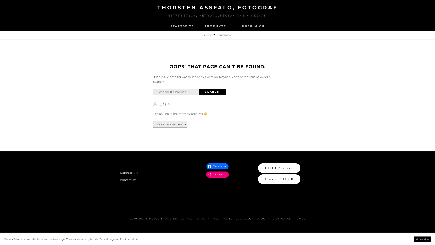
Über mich (253, 26)
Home (208, 35)
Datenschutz (129, 172)
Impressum (128, 180)
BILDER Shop (279, 168)
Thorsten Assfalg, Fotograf (217, 7)
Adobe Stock (279, 179)
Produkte (215, 26)
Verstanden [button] (422, 239)
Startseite (182, 26)
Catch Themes (293, 218)
